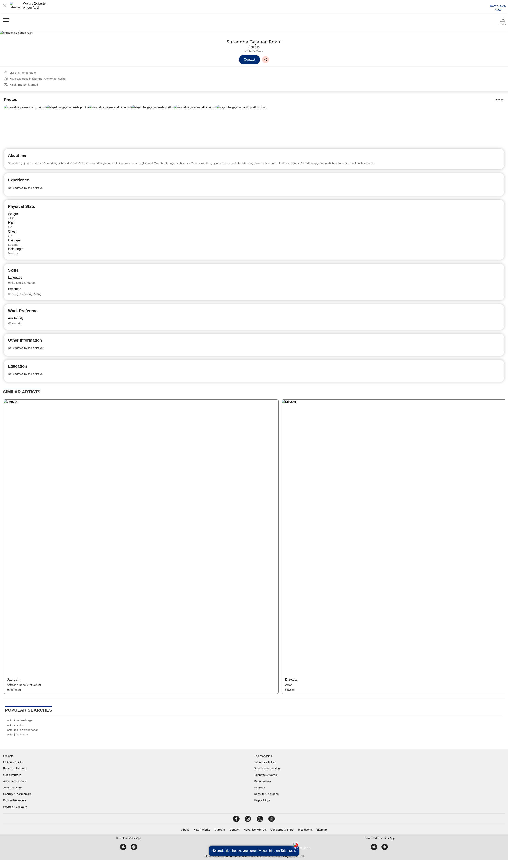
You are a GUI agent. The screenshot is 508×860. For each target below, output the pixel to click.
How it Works (201, 829)
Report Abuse (262, 781)
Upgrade (259, 787)
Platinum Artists (12, 762)
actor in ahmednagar (20, 720)
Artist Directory (12, 787)
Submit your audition (267, 768)
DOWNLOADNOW (498, 7)
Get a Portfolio (12, 774)
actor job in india (17, 734)
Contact (234, 829)
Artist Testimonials (14, 781)
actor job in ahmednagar (22, 729)
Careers (220, 829)
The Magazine (263, 755)
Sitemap (322, 829)
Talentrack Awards (265, 774)
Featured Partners (14, 768)
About (185, 829)
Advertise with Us (255, 829)
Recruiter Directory (15, 806)
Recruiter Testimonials (17, 793)
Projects (8, 755)
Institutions (305, 829)
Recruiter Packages (266, 793)
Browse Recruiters (14, 800)
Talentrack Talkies (265, 762)
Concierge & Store (281, 829)
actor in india (15, 725)
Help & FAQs (262, 800)
